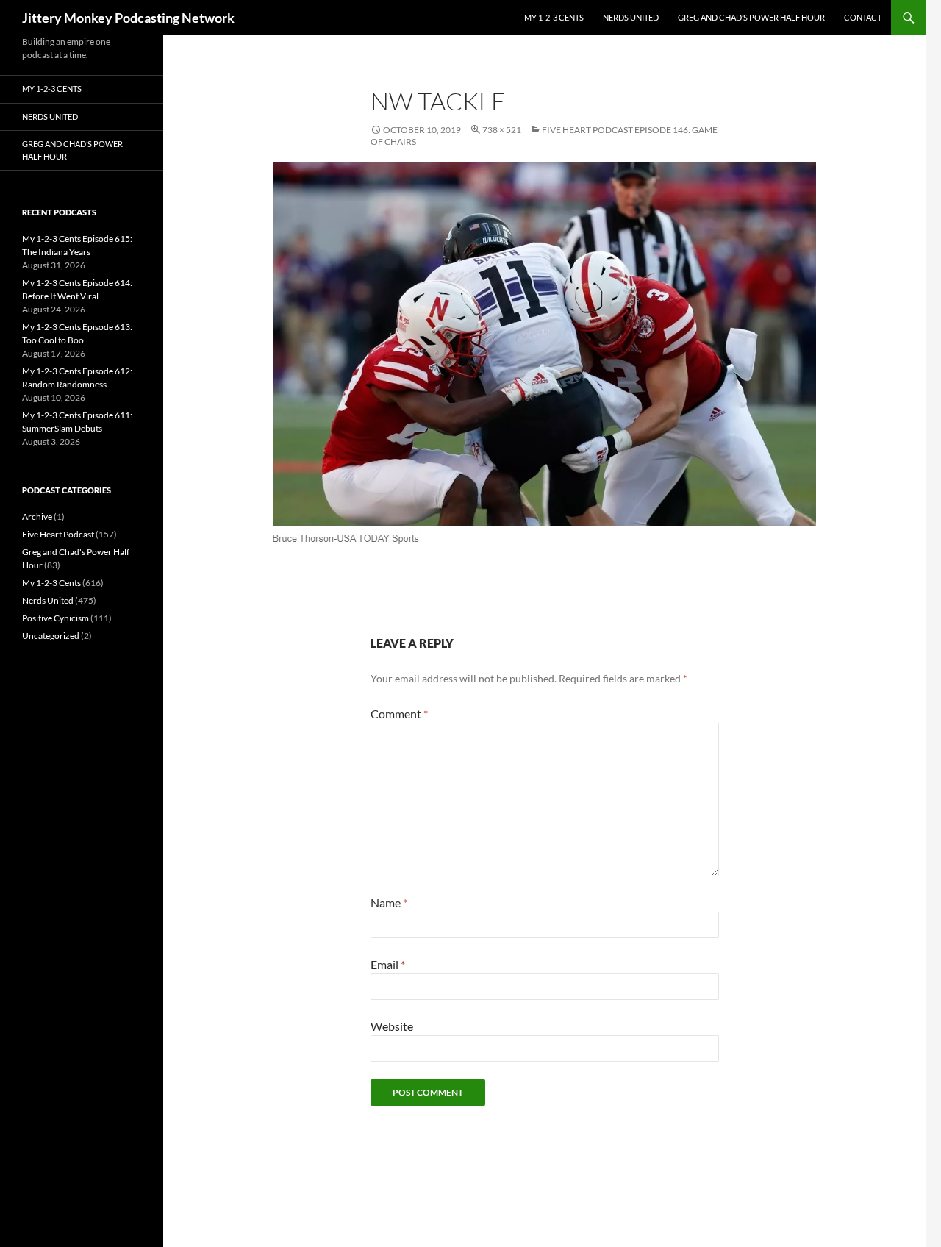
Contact (862, 17)
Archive (37, 516)
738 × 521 (501, 129)
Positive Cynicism (55, 618)
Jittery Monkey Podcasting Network (128, 18)
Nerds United (631, 17)
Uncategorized (50, 635)
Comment (399, 714)
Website (392, 1026)
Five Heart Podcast (58, 534)
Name (389, 903)
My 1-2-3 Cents (554, 17)
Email (388, 964)
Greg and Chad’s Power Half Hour (751, 17)
